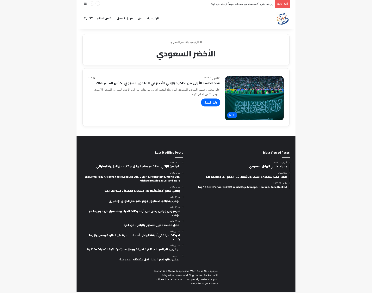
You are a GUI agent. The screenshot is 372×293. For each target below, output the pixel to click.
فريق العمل (125, 18)
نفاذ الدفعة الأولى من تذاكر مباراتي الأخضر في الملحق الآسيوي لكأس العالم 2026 (158, 83)
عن (140, 18)
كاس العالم (104, 18)
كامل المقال (210, 102)
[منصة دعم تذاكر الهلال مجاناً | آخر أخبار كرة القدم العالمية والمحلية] (283, 18)
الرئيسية (153, 18)
